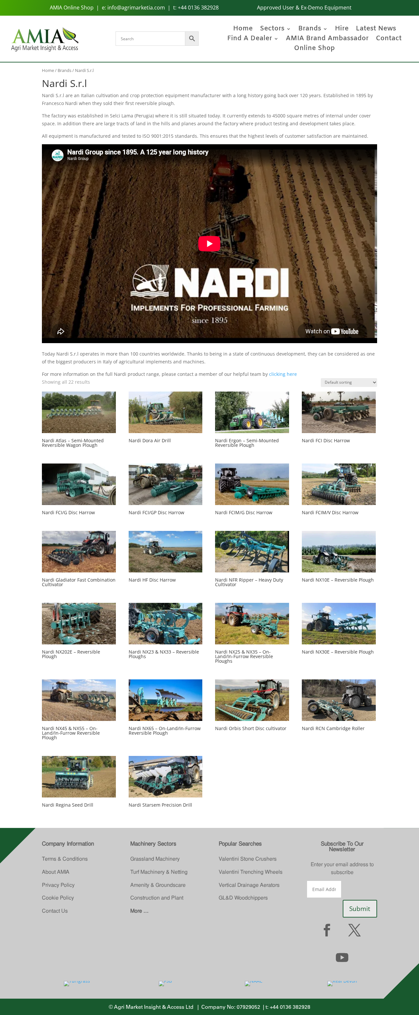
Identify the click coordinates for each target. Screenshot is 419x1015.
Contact (389, 39)
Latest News (376, 29)
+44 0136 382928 (198, 7)
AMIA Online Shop (72, 7)
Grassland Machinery (155, 858)
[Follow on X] (354, 930)
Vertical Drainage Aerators (249, 885)
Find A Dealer (249, 39)
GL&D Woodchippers (243, 897)
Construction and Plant (156, 897)
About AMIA (55, 871)
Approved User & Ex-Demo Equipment (304, 7)
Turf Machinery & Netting (159, 871)
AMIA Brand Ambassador (327, 39)
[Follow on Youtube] (342, 957)
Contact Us (55, 910)
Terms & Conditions (65, 858)
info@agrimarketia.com (136, 7)
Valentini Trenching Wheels (250, 871)
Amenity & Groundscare (158, 885)
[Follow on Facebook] (327, 930)
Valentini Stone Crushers (248, 858)
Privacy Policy (58, 885)
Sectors (272, 29)
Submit (359, 908)
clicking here (283, 374)
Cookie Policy (58, 897)
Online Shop (314, 49)
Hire (342, 29)
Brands (309, 29)
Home (243, 29)
